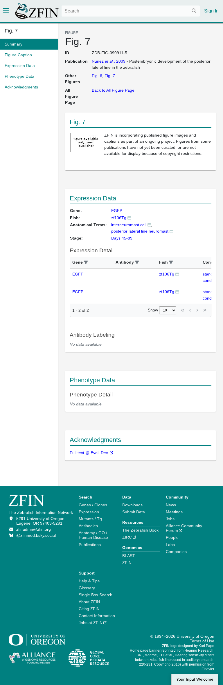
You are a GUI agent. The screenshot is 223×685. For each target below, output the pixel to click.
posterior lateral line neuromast (139, 231)
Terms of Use (202, 641)
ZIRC (127, 537)
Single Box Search (95, 594)
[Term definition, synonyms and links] (149, 224)
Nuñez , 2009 (108, 61)
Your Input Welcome (194, 679)
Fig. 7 (11, 31)
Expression (89, 512)
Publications (90, 544)
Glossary (87, 588)
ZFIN (127, 562)
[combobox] (131, 11)
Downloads (132, 505)
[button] (86, 263)
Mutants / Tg (90, 519)
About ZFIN (89, 601)
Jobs (170, 519)
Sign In (211, 10)
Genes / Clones (93, 505)
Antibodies (88, 525)
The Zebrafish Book (140, 530)
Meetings (174, 512)
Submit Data (133, 512)
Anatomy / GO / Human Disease (93, 535)
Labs (170, 544)
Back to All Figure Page (113, 90)
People (172, 537)
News (171, 505)
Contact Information (97, 615)
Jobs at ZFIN (90, 622)
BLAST (128, 555)
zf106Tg (118, 217)
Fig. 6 (97, 75)
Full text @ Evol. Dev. (89, 452)
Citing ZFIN (89, 608)
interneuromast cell (128, 224)
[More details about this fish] (129, 217)
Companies (176, 551)
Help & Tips (89, 581)
